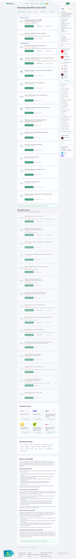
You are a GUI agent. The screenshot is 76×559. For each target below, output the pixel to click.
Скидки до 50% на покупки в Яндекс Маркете (34, 304)
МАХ (65, 155)
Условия (20, 556)
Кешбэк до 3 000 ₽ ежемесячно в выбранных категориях (37, 266)
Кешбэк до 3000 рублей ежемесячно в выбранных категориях (38, 317)
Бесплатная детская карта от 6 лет (32, 181)
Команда (29, 556)
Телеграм (65, 152)
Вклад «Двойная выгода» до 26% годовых (33, 392)
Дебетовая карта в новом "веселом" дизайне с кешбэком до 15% (39, 241)
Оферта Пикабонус (44, 554)
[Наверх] (73, 557)
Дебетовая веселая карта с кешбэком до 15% (34, 216)
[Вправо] (59, 12)
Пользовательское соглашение (46, 552)
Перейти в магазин (64, 18)
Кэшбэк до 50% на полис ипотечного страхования (35, 33)
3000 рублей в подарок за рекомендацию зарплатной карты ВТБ (38, 70)
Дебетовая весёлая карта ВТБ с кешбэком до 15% (35, 45)
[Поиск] (64, 3)
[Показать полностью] (56, 48)
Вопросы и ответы (22, 552)
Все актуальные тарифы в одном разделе (33, 144)
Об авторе (62, 143)
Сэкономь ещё (42, 3)
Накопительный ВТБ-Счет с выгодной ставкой (35, 82)
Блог (37, 3)
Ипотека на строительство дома (32, 157)
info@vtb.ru (63, 22)
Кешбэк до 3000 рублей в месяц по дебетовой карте (36, 95)
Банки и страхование (24, 547)
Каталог (26, 3)
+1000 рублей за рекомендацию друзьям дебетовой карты (37, 107)
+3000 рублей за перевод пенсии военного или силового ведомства (39, 58)
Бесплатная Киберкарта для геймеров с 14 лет (35, 169)
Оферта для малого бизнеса (46, 556)
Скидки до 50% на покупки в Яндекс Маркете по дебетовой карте (39, 254)
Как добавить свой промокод (33, 554)
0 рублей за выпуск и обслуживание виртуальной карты (37, 132)
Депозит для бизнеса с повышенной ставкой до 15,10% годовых (38, 194)
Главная (19, 547)
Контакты (29, 552)
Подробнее (48, 0)
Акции (32, 3)
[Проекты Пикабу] (15, 3)
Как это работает (22, 554)
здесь (46, 205)
